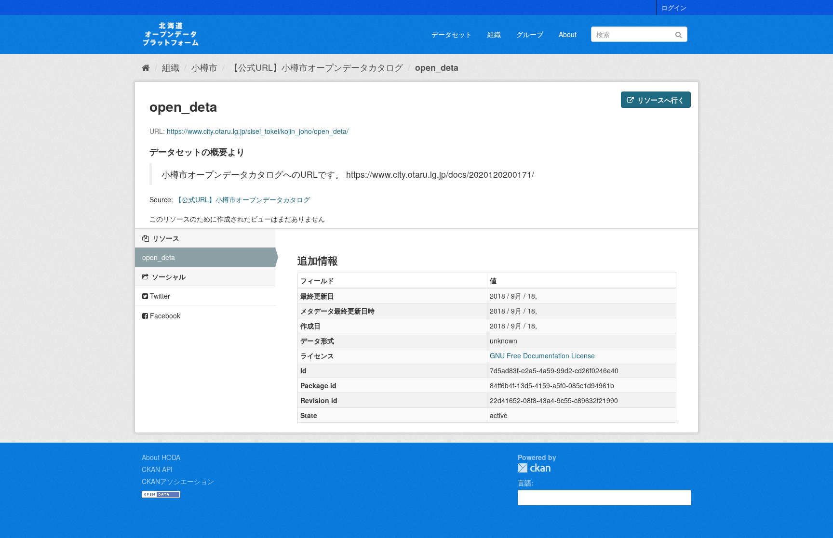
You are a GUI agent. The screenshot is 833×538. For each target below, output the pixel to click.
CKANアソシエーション (178, 481)
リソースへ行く (660, 100)
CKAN (534, 468)
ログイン (673, 7)
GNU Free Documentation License (542, 355)
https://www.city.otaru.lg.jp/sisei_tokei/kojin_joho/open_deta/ (258, 131)
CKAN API (157, 469)
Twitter (159, 296)
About (568, 34)
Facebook (164, 315)
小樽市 (204, 67)
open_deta (436, 67)
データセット (451, 34)
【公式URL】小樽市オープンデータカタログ (316, 67)
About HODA (161, 457)
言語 (524, 482)
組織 (494, 34)
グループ (529, 34)
